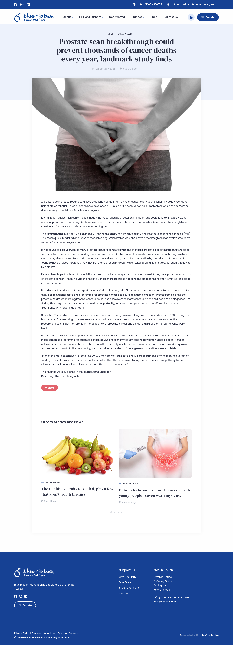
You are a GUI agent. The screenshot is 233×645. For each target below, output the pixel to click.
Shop (154, 17)
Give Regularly (127, 577)
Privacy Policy (21, 633)
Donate (210, 17)
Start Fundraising (129, 587)
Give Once (125, 582)
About (67, 17)
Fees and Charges (68, 633)
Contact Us (171, 17)
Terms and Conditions (43, 633)
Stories (137, 17)
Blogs (50, 482)
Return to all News (119, 33)
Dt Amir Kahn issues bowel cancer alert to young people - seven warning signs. (155, 492)
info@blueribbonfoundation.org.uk (193, 4)
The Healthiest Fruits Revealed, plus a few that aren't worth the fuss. (77, 491)
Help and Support (90, 17)
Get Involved (117, 17)
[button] (111, 512)
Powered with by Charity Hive (199, 635)
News (57, 482)
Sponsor (124, 593)
